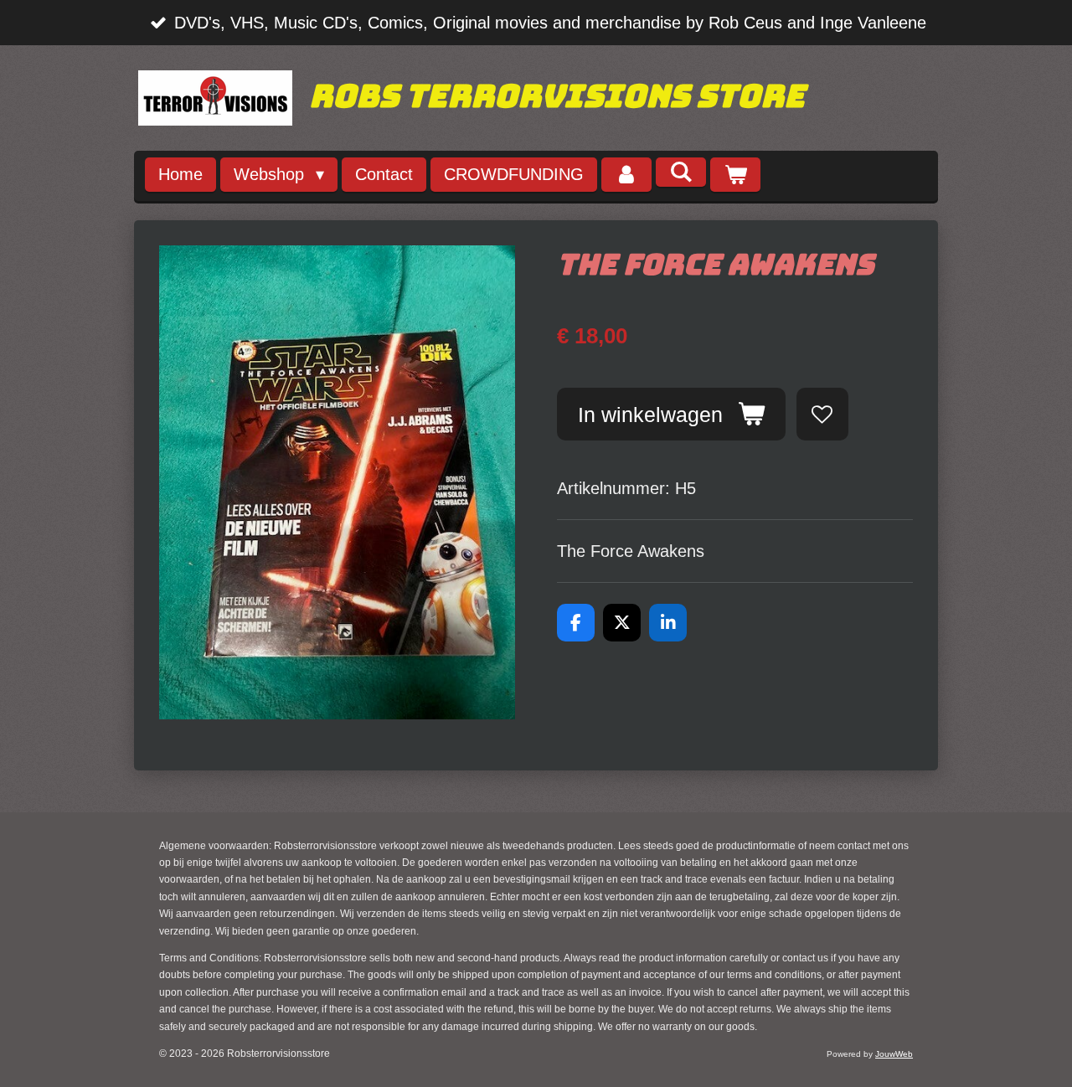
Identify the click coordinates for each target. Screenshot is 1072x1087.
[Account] (626, 174)
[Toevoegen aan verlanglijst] (822, 414)
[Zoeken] (681, 172)
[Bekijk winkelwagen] (735, 174)
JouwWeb (894, 1054)
